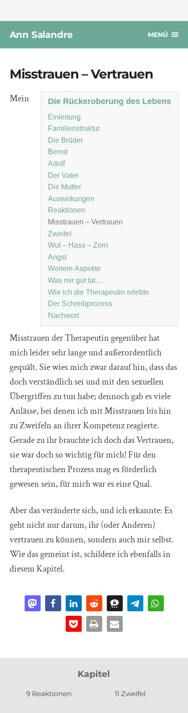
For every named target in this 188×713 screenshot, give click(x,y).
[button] (33, 603)
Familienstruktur (74, 128)
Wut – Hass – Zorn (78, 245)
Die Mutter (64, 187)
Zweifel (60, 234)
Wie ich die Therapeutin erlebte (98, 292)
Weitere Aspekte (74, 268)
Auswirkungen (71, 199)
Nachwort (63, 315)
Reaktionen (66, 210)
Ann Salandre (41, 34)
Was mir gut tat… (75, 280)
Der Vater (63, 175)
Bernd (58, 152)
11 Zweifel (130, 693)
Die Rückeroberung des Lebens (109, 101)
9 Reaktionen (49, 693)
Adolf (56, 163)
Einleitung (64, 117)
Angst (57, 257)
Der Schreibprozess (80, 303)
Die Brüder (65, 140)
